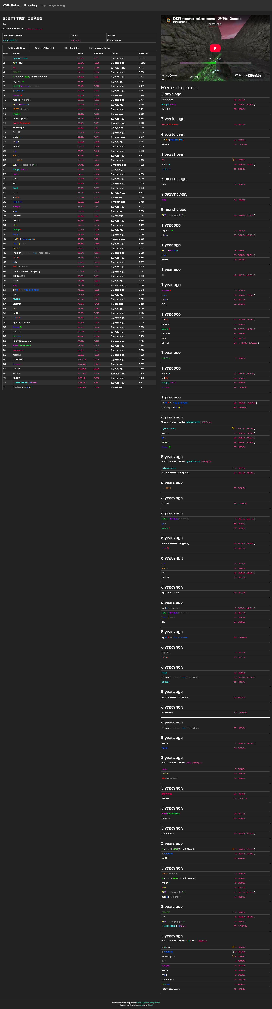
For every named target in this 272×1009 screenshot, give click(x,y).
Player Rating (57, 5)
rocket (141, 1005)
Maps (43, 5)
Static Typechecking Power (148, 1003)
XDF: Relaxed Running (20, 5)
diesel (150, 1005)
